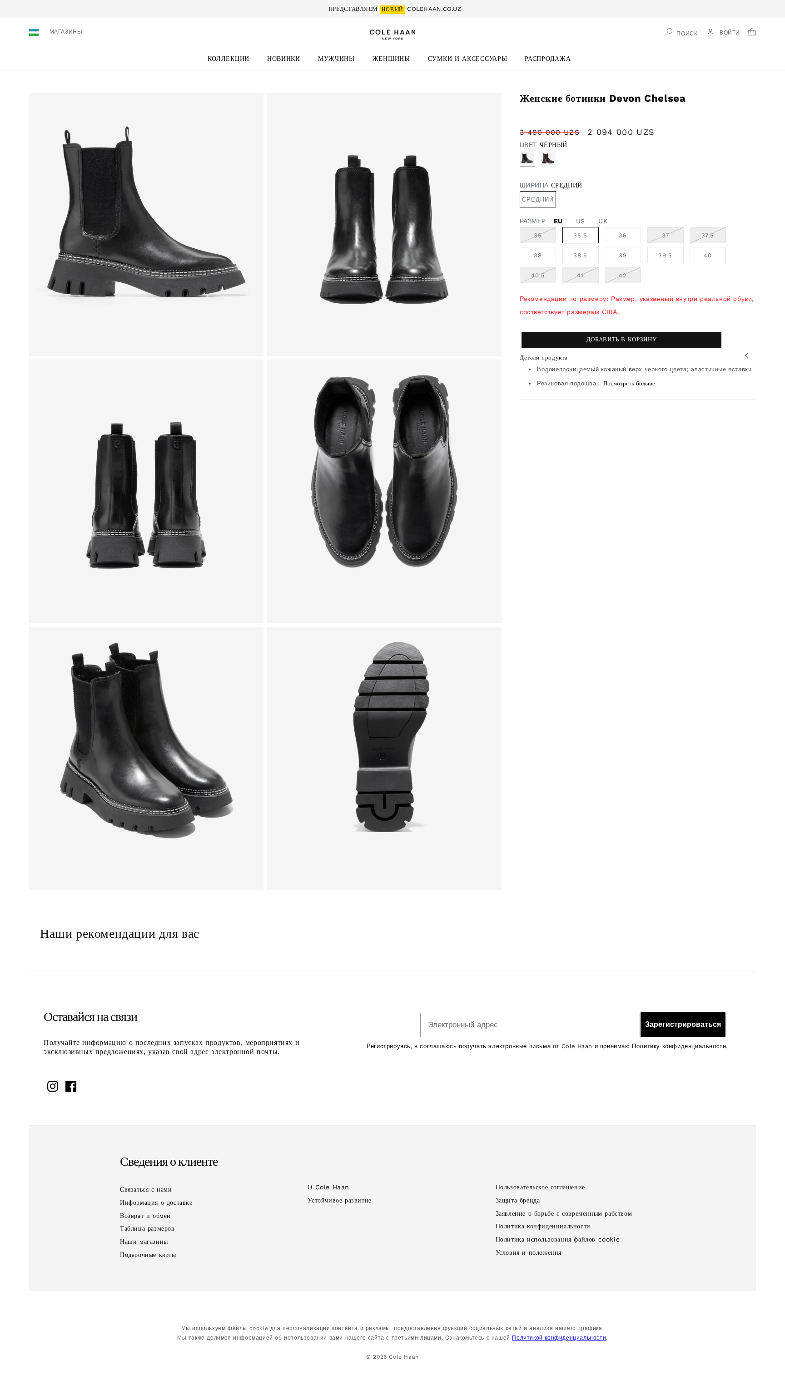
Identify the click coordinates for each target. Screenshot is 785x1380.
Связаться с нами (146, 1189)
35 (545, 237)
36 (623, 235)
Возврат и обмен (145, 1215)
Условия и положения (528, 1252)
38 (538, 255)
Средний (538, 199)
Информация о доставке (156, 1202)
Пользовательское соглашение (540, 1187)
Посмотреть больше (629, 383)
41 (588, 277)
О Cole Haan (328, 1187)
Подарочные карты (148, 1254)
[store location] (35, 33)
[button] (232, 59)
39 (623, 255)
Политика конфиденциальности (543, 1226)
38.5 (580, 255)
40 (708, 255)
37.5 (713, 237)
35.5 (580, 235)
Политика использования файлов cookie (558, 1239)
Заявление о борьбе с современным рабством (564, 1213)
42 (630, 277)
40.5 (543, 277)
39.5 (665, 255)
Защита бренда (518, 1200)
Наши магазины (144, 1241)
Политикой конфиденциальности (559, 1338)
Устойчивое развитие (339, 1200)
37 (673, 237)
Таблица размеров (147, 1228)
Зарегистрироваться (683, 1024)
